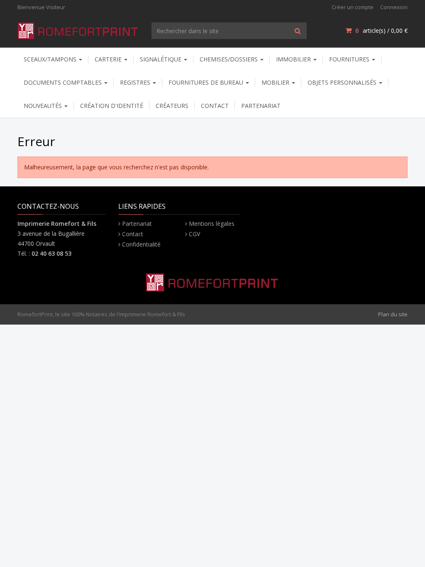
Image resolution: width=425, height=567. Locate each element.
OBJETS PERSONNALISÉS (343, 82)
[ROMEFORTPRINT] (78, 29)
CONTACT (215, 106)
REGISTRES (136, 82)
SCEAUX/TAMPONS (51, 59)
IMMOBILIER (294, 59)
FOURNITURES (350, 59)
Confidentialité (141, 244)
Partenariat (137, 223)
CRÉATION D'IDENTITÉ (111, 106)
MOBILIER (276, 82)
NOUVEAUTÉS (44, 106)
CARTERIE (109, 59)
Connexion (394, 7)
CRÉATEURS (172, 106)
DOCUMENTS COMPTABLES (63, 82)
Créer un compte (353, 7)
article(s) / (381, 30)
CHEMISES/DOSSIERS (229, 59)
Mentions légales (211, 223)
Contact (132, 234)
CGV (194, 234)
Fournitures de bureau (207, 82)
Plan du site (393, 314)
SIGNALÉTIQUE (161, 59)
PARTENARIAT (261, 106)
